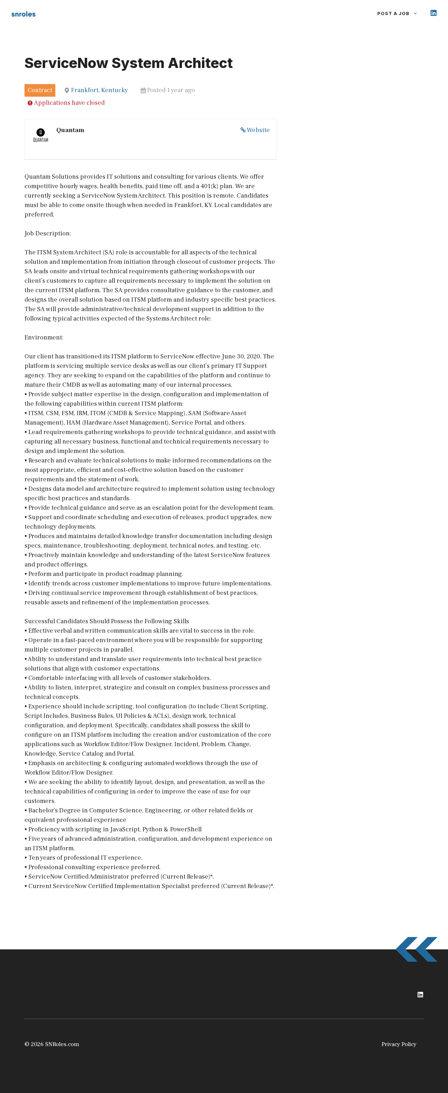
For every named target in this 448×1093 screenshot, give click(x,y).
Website (258, 130)
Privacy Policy (399, 1044)
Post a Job (393, 13)
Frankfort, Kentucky (99, 90)
